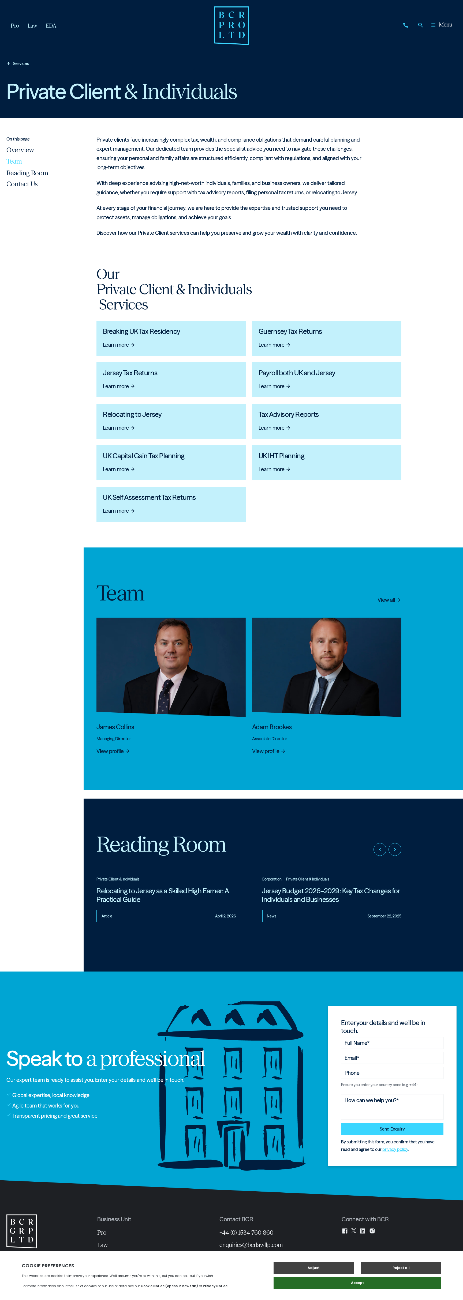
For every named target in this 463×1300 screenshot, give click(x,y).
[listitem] (166, 903)
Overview (20, 150)
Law (102, 1244)
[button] (441, 26)
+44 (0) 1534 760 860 (246, 1232)
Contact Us (22, 184)
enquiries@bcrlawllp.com (251, 1244)
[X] (353, 1231)
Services (21, 63)
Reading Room (27, 173)
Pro (101, 1232)
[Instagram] (372, 1231)
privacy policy (395, 1149)
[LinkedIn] (362, 1231)
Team (14, 161)
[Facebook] (345, 1231)
